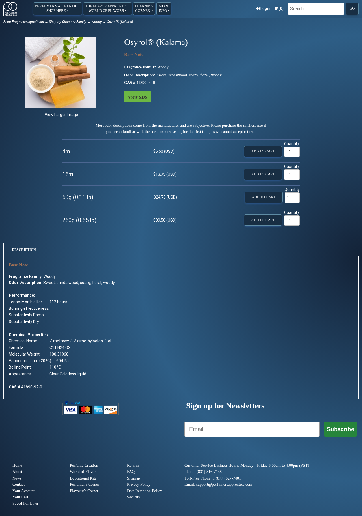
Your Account (23, 491)
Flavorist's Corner (84, 491)
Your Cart (20, 497)
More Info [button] (164, 8)
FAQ (131, 472)
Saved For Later (25, 503)
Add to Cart (263, 151)
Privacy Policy (138, 484)
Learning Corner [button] (144, 8)
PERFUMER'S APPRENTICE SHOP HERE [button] (57, 8)
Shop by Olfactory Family (67, 22)
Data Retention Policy (144, 491)
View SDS (137, 97)
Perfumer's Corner (84, 484)
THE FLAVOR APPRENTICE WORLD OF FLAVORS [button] (107, 8)
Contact (18, 484)
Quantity (291, 144)
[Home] (10, 9)
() (281, 8)
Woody (96, 22)
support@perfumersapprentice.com (224, 484)
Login (265, 8)
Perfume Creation (84, 465)
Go (352, 8)
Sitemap (133, 478)
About (17, 472)
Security (133, 497)
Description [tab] (24, 250)
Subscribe (340, 429)
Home (17, 465)
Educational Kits (83, 478)
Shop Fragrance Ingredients (23, 22)
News (16, 478)
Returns (133, 465)
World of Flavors (83, 472)
